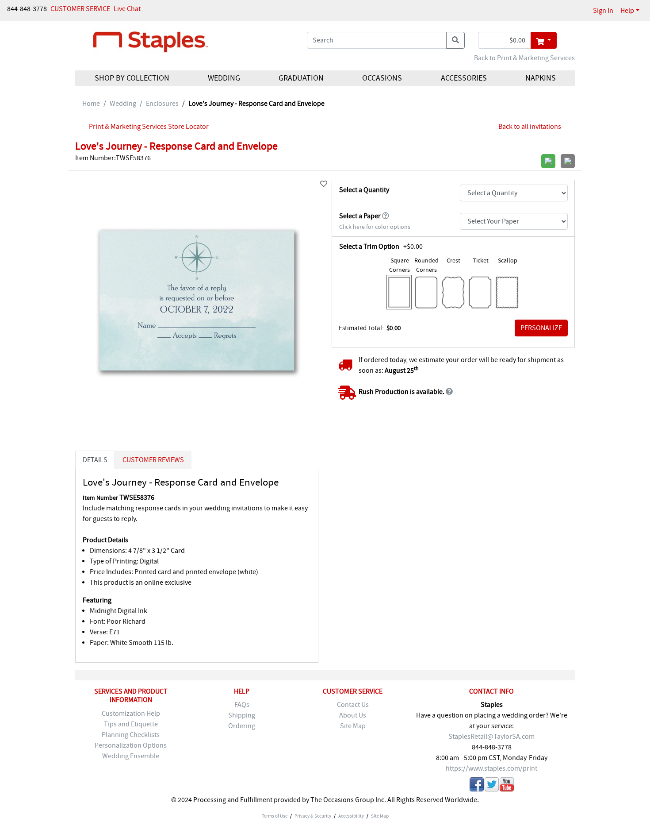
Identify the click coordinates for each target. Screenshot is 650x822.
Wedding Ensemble (130, 756)
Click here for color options (374, 227)
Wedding (224, 78)
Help (627, 10)
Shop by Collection (132, 78)
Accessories (463, 78)
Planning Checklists (131, 734)
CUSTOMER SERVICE (80, 8)
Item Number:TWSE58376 (113, 158)
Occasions (382, 78)
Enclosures (162, 103)
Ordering (241, 726)
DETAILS (95, 459)
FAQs (241, 704)
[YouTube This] (506, 786)
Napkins (540, 78)
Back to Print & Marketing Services (524, 58)
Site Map (353, 726)
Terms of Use (274, 816)
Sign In (603, 10)
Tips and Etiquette (131, 724)
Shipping (241, 715)
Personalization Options (131, 745)
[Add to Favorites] (323, 184)
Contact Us (353, 704)
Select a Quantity (364, 189)
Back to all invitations (529, 126)
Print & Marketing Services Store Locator (149, 126)
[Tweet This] (491, 786)
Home (91, 103)
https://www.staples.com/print (491, 768)
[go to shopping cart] (544, 40)
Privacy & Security (312, 816)
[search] (455, 40)
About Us (352, 715)
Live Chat (127, 8)
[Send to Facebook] (476, 786)
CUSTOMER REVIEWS (153, 459)
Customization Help (131, 713)
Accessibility (351, 816)
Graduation (301, 78)
